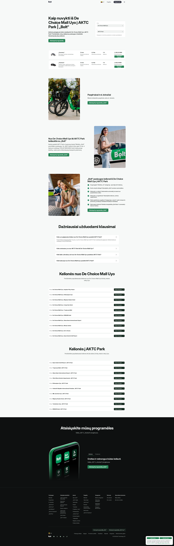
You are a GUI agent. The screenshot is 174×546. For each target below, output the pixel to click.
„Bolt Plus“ (51, 513)
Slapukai (106, 533)
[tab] (91, 454)
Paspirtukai (51, 500)
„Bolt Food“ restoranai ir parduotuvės (63, 512)
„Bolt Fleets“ (63, 515)
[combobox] (110, 25)
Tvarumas (75, 507)
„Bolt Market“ (52, 509)
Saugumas (112, 533)
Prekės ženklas (76, 523)
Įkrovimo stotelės (119, 500)
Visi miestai (109, 497)
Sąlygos (85, 533)
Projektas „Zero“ (76, 509)
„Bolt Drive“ (51, 504)
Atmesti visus (166, 538)
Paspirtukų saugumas (97, 504)
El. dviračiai (51, 502)
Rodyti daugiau (118, 289)
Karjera (74, 504)
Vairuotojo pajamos (62, 502)
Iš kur (98, 23)
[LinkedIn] (64, 536)
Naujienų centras (76, 520)
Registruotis (117, 2)
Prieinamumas (76, 511)
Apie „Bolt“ (75, 497)
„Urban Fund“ (76, 513)
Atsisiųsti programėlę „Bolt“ (98, 103)
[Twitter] (57, 536)
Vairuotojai (86, 500)
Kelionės (50, 497)
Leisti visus (153, 538)
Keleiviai (85, 497)
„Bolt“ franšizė (63, 517)
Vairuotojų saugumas (97, 500)
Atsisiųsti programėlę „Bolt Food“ (117, 530)
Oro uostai (109, 500)
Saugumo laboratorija (97, 507)
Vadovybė (75, 502)
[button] (116, 237)
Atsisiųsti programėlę (57, 40)
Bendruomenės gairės (120, 533)
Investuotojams (76, 516)
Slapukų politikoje (151, 543)
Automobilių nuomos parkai (87, 507)
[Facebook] (54, 536)
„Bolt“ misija (75, 500)
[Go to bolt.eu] (50, 2)
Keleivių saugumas (99, 497)
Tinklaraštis (75, 518)
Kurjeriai (85, 504)
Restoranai (86, 510)
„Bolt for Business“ (53, 511)
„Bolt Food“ (51, 507)
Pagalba (109, 2)
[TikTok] (67, 536)
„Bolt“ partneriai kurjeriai (63, 505)
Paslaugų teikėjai (77, 533)
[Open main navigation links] (124, 2)
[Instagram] (60, 536)
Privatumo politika (92, 533)
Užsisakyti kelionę (119, 56)
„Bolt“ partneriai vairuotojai (63, 498)
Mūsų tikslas (118, 497)
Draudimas (100, 533)
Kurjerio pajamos (64, 508)
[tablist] (95, 454)
